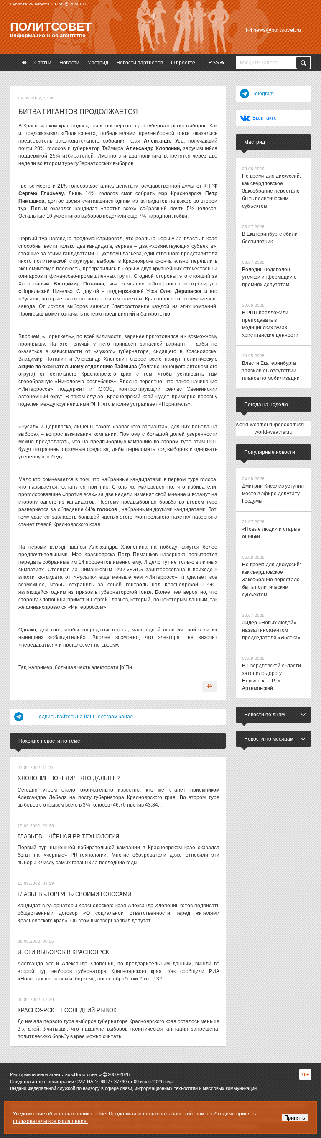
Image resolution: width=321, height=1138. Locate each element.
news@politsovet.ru (276, 30)
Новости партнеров (139, 63)
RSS (214, 63)
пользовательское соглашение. (50, 1121)
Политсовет (51, 26)
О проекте (183, 63)
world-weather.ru (274, 432)
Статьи (42, 63)
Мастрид (97, 63)
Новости (69, 63)
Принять (294, 1118)
